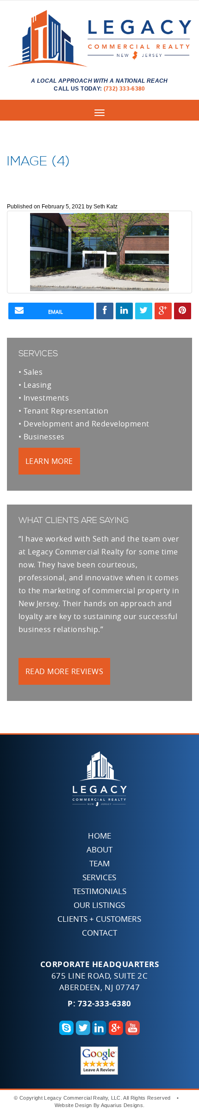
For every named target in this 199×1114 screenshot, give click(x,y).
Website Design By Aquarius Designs (99, 1105)
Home (99, 835)
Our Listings (99, 905)
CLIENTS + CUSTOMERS (99, 918)
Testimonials (99, 891)
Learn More (49, 461)
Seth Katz (105, 206)
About (99, 849)
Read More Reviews (64, 671)
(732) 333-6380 (124, 88)
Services (99, 877)
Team (99, 863)
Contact (99, 932)
